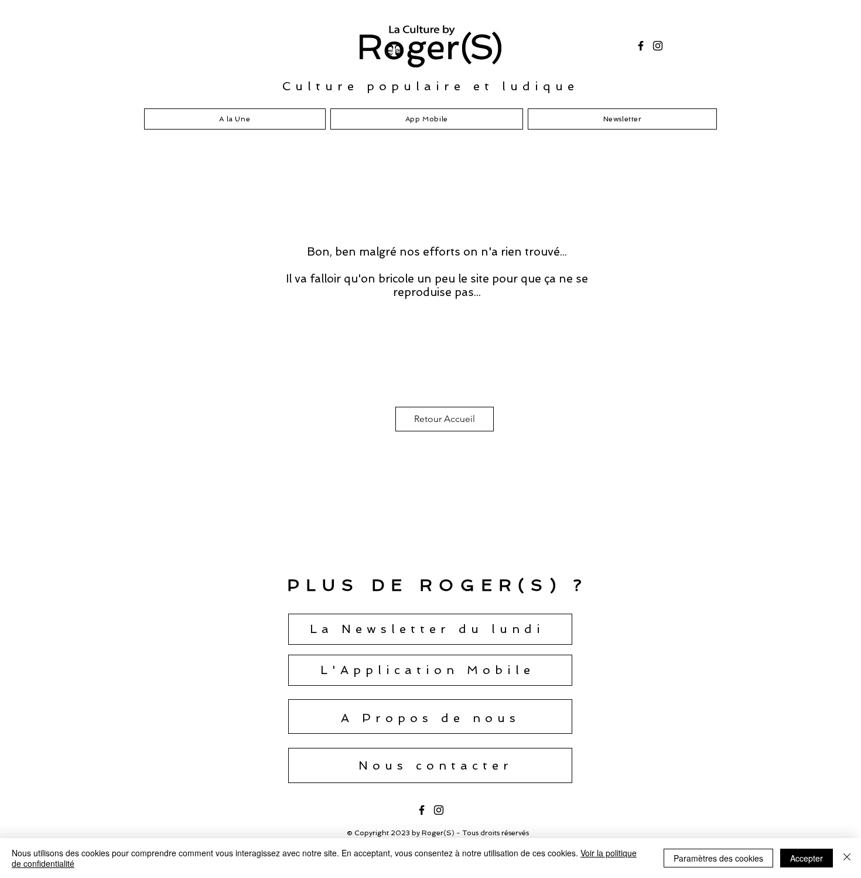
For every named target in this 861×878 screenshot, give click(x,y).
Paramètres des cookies (718, 858)
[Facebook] (640, 45)
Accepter (806, 858)
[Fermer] (847, 858)
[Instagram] (657, 45)
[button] (427, 629)
